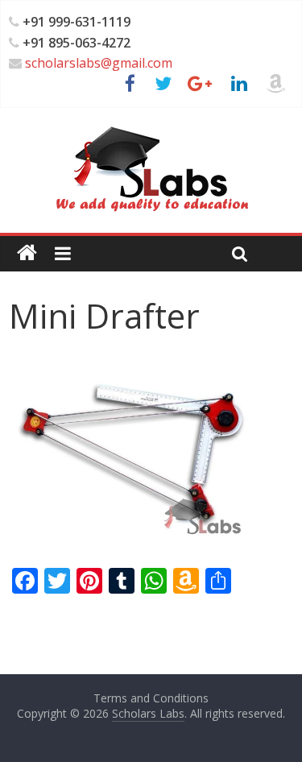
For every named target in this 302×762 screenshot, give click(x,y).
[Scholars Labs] (27, 253)
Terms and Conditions (151, 698)
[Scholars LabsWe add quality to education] (151, 126)
